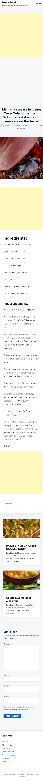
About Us (5, 742)
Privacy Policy (7, 745)
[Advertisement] (21, 35)
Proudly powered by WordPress (15, 774)
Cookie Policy (6, 748)
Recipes (6, 507)
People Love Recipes (13, 125)
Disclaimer (5, 758)
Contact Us (6, 762)
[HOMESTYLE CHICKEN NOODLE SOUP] (21, 528)
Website (6, 696)
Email (6, 686)
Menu (40, 3)
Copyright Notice (8, 752)
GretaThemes (21, 776)
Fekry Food (9, 2)
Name (6, 675)
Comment (8, 644)
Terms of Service (8, 755)
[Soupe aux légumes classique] (21, 580)
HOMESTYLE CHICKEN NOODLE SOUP (21, 547)
